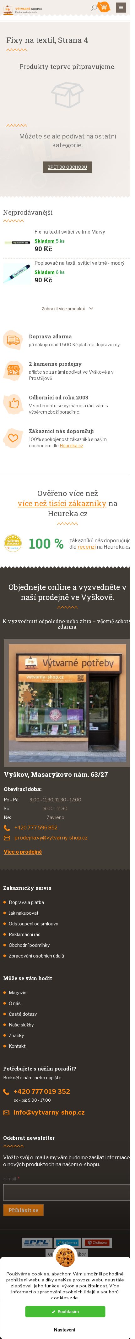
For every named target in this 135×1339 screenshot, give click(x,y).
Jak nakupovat (24, 913)
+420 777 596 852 (35, 828)
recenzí (87, 547)
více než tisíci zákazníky (62, 503)
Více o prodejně (23, 852)
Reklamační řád (24, 934)
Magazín (17, 992)
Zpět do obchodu (67, 167)
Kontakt (17, 1046)
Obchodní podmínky (29, 945)
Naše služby (21, 1024)
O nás (15, 1003)
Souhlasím (68, 1311)
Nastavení (64, 1330)
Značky (16, 1035)
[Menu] (121, 7)
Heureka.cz (71, 445)
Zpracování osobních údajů (36, 955)
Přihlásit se (23, 1210)
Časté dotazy (23, 1014)
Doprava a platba (26, 902)
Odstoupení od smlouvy (33, 923)
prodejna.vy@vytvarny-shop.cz (51, 838)
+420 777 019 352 (42, 1091)
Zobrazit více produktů (63, 308)
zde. (74, 1297)
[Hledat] (94, 7)
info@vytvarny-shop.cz (49, 1112)
